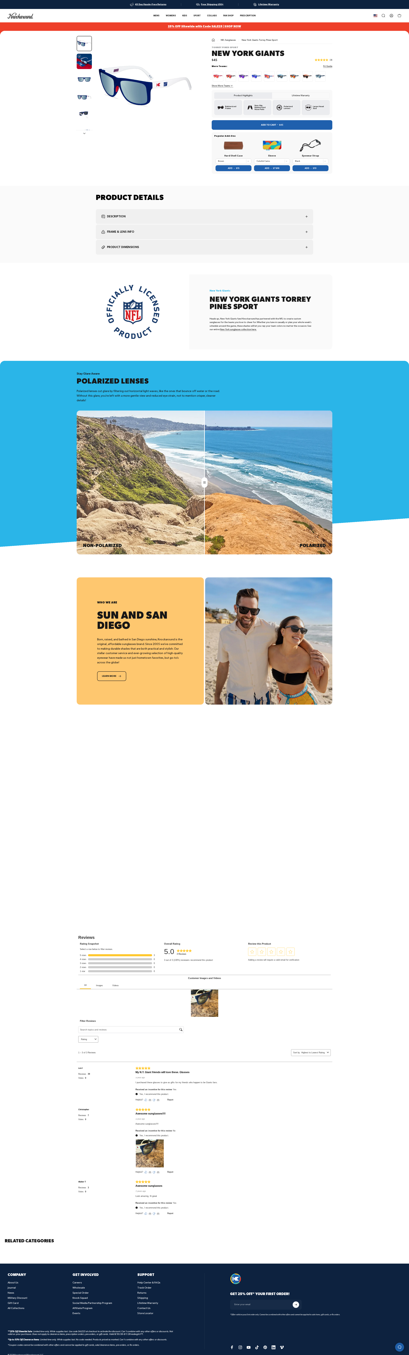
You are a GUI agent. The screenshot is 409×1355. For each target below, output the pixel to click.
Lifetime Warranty (147, 1303)
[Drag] (204, 482)
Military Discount (17, 1298)
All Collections (16, 1308)
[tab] (243, 96)
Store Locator (145, 1313)
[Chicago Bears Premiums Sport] (295, 76)
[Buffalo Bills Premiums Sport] (256, 76)
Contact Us (143, 1308)
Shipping (142, 1298)
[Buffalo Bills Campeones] (269, 76)
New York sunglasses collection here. (238, 329)
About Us (13, 1282)
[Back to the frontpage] (213, 40)
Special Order (81, 1292)
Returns (141, 1292)
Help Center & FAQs (148, 1282)
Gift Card (13, 1303)
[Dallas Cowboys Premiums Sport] (320, 76)
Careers (77, 1282)
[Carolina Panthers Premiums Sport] (282, 76)
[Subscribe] (296, 1304)
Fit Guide (327, 66)
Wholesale (79, 1287)
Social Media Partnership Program (92, 1303)
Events (76, 1313)
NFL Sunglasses (228, 40)
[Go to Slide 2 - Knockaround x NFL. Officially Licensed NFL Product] (84, 61)
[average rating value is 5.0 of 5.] (322, 60)
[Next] (189, 95)
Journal (12, 1287)
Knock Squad (80, 1298)
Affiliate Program (82, 1308)
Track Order (144, 1287)
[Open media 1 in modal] (145, 87)
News (11, 1292)
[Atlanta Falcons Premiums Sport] (231, 76)
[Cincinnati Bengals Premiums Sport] (307, 76)
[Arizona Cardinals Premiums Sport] (218, 76)
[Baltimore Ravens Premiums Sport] (244, 76)
